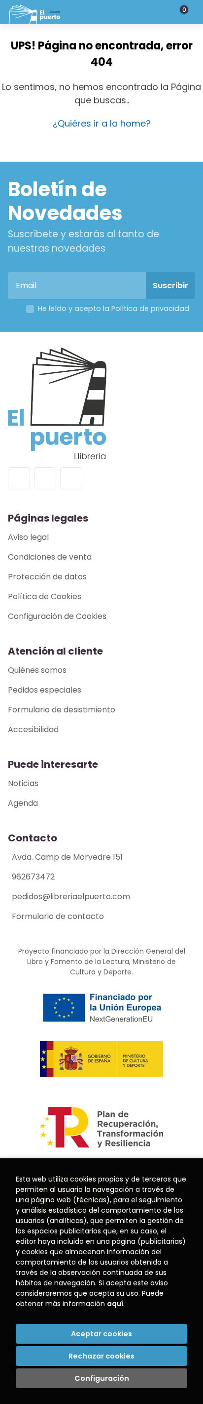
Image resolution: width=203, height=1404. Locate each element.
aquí (115, 1304)
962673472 (33, 876)
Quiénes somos (37, 670)
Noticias (23, 783)
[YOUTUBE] (71, 478)
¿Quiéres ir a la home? (102, 123)
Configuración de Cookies (57, 616)
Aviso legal (28, 537)
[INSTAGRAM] (45, 478)
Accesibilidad (33, 729)
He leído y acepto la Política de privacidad (113, 308)
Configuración (101, 1378)
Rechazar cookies (101, 1356)
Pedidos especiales (44, 690)
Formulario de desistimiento (61, 709)
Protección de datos (47, 576)
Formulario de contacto (58, 916)
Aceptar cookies (101, 1334)
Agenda (23, 803)
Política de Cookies (44, 596)
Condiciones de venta (50, 557)
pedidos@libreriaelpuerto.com (71, 896)
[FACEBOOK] (19, 478)
